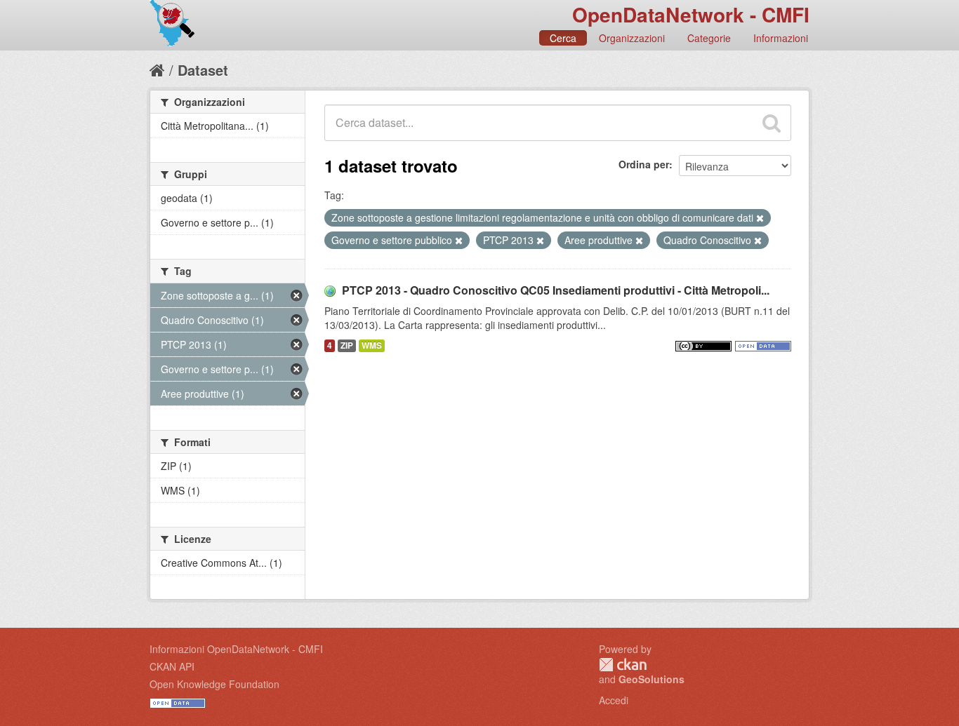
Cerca (563, 38)
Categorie (709, 38)
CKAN (623, 664)
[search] (771, 122)
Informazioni (780, 38)
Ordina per (644, 164)
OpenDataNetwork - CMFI (690, 14)
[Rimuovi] (760, 218)
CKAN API (172, 666)
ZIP (346, 345)
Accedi (613, 700)
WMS (372, 345)
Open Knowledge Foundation (214, 684)
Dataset (203, 70)
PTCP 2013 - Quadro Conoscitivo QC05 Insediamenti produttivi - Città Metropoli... (555, 290)
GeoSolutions (651, 679)
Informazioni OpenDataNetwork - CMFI (236, 649)
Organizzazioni (632, 38)
